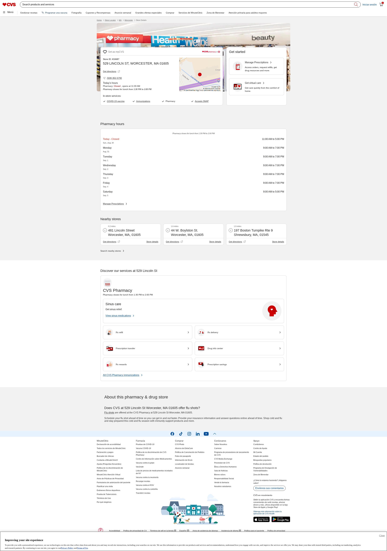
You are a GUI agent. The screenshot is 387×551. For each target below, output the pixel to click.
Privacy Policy (67, 548)
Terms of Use (82, 548)
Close (382, 535)
